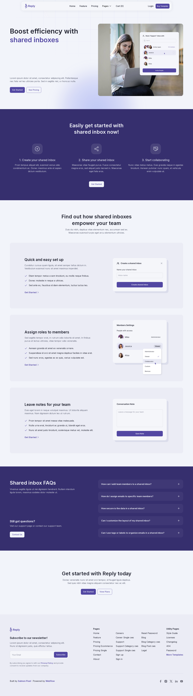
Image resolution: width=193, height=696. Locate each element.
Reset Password (149, 633)
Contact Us (17, 534)
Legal (144, 650)
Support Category (127, 646)
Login (150, 6)
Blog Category (150, 642)
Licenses (170, 637)
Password (171, 650)
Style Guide (172, 633)
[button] (107, 6)
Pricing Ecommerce (103, 646)
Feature (83, 6)
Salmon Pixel (24, 681)
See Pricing (34, 90)
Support (120, 642)
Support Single (125, 650)
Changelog (171, 642)
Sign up (119, 654)
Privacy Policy (47, 663)
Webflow (50, 681)
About (96, 659)
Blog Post (148, 646)
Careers (120, 633)
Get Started (17, 90)
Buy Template (162, 6)
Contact (97, 654)
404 (168, 646)
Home (72, 6)
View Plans (105, 592)
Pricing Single (100, 650)
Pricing (94, 6)
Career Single (125, 637)
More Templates (174, 654)
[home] (30, 6)
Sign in (119, 659)
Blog (143, 637)
